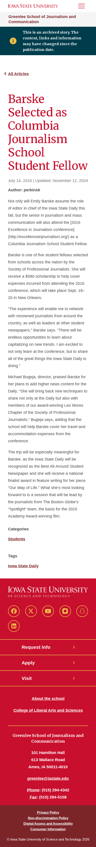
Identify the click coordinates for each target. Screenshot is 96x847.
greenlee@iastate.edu (48, 778)
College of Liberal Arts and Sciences (48, 710)
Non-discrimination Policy (48, 818)
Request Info (36, 647)
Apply (28, 662)
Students (16, 539)
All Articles (18, 74)
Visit (27, 678)
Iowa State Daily (23, 566)
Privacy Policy (48, 812)
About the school (48, 698)
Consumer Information (48, 829)
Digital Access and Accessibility (48, 823)
